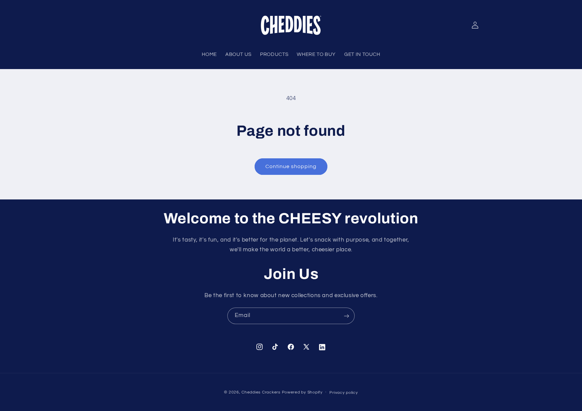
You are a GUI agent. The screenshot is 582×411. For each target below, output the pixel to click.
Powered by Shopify (302, 392)
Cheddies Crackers (261, 392)
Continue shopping (291, 166)
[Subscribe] (346, 316)
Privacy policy (343, 392)
